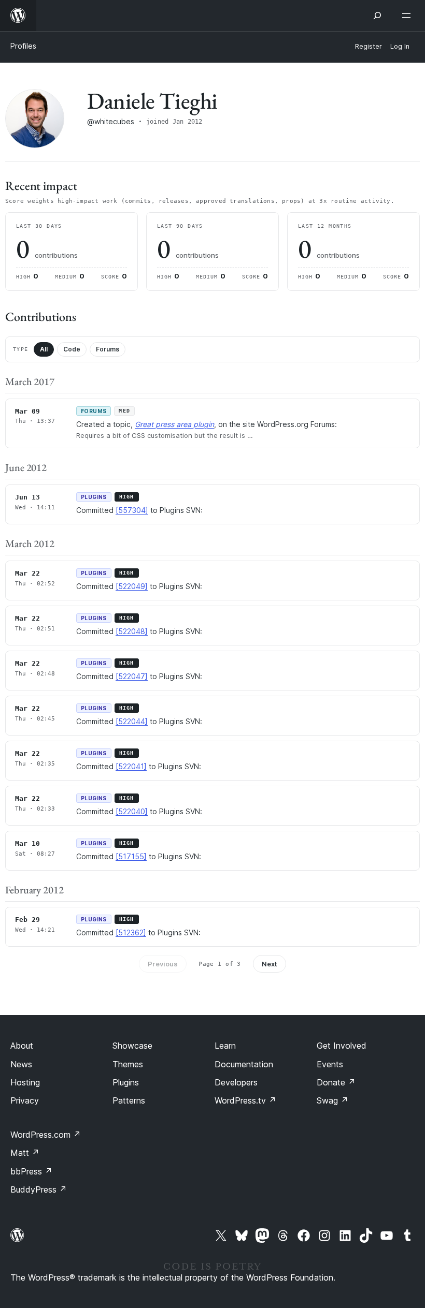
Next (269, 964)
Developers (236, 1082)
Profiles (23, 45)
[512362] (131, 932)
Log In (399, 46)
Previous (163, 964)
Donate (336, 1082)
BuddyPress (38, 1189)
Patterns (128, 1100)
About (21, 1045)
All (44, 349)
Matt (24, 1153)
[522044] (132, 721)
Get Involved (341, 1045)
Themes (127, 1064)
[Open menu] (408, 15)
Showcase (132, 1045)
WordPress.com (45, 1134)
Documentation (244, 1064)
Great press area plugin (174, 424)
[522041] (131, 766)
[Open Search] (377, 15)
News (21, 1064)
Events (330, 1064)
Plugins (125, 1082)
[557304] (132, 510)
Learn (225, 1045)
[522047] (132, 676)
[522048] (132, 631)
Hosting (25, 1082)
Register (368, 46)
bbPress (31, 1171)
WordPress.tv (245, 1100)
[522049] (132, 586)
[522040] (132, 811)
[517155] (131, 856)
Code (71, 349)
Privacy (24, 1100)
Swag (332, 1100)
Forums (107, 349)
